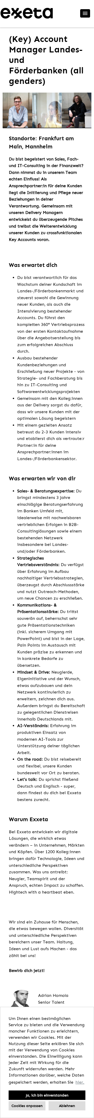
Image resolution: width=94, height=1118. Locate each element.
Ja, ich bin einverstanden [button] (47, 1095)
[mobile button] (85, 13)
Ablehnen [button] (67, 1105)
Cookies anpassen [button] (27, 1105)
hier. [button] (79, 1082)
